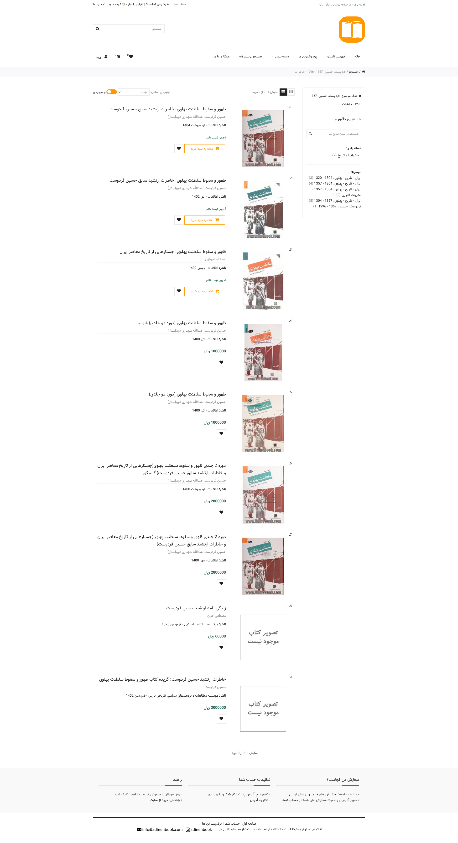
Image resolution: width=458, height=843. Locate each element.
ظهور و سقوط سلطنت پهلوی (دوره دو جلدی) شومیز (181, 323)
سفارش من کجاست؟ (158, 4)
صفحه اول (249, 824)
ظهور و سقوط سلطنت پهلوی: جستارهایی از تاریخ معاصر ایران (173, 251)
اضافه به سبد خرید (202, 148)
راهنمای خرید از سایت (165, 800)
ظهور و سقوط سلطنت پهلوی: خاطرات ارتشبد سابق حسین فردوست (167, 109)
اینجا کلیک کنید (125, 794)
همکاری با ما (222, 56)
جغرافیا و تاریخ (345, 155)
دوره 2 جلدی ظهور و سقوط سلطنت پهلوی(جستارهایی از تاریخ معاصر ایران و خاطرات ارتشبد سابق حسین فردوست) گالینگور (161, 469)
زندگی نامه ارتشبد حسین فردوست (196, 608)
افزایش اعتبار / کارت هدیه (126, 4)
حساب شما (179, 4)
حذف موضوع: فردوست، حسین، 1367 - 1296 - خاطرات (334, 100)
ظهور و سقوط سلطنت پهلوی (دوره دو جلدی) (187, 394)
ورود (99, 57)
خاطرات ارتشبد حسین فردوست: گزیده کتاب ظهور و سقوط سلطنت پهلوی (162, 679)
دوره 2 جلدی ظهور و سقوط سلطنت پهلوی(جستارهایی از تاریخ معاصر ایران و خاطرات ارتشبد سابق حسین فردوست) (161, 540)
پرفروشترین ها (307, 56)
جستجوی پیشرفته (250, 56)
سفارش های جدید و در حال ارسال (312, 794)
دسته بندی (282, 56)
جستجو (353, 71)
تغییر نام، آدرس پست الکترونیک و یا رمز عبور (237, 794)
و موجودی (99, 92)
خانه (357, 56)
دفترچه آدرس (259, 800)
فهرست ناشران (336, 56)
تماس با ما (99, 4)
